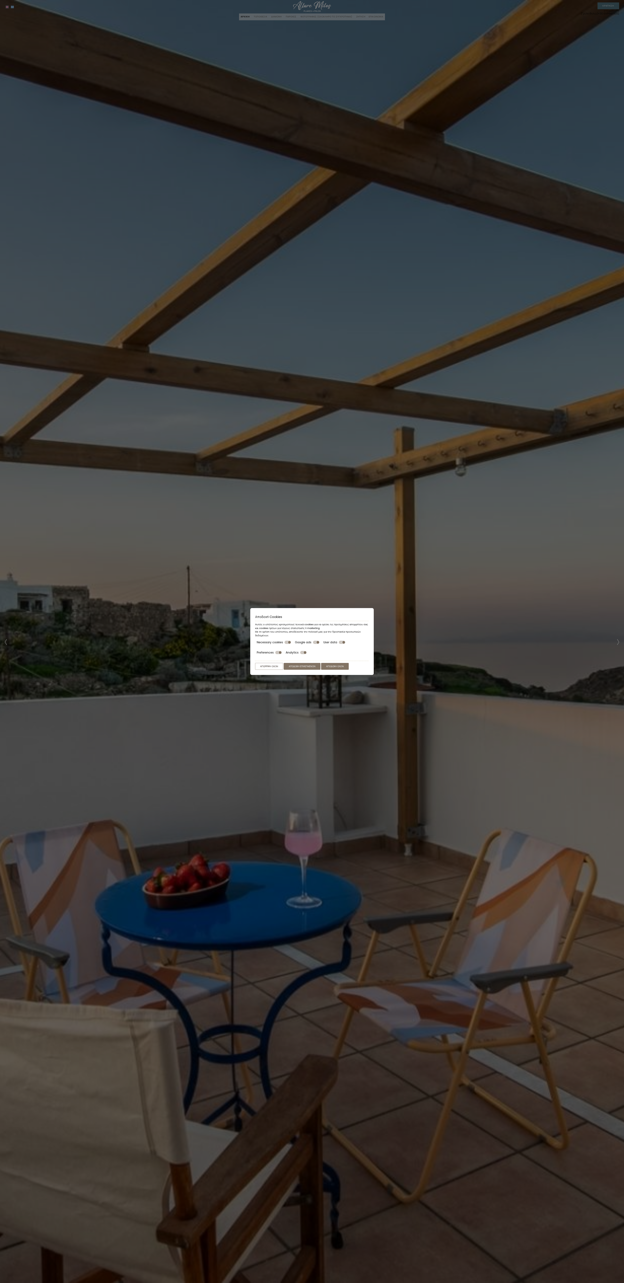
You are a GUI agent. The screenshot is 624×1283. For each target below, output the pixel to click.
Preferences (265, 652)
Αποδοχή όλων (335, 666)
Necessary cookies (270, 642)
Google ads (303, 642)
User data (330, 642)
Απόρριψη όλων (269, 666)
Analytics (292, 652)
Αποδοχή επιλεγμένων (302, 666)
